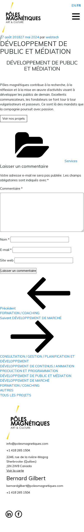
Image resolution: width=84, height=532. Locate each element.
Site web (7, 260)
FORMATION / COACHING (19, 385)
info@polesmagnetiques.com (27, 444)
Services (71, 161)
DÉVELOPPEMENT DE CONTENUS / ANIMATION (37, 366)
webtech (52, 37)
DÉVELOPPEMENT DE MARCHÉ (24, 380)
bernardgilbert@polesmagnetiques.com (34, 486)
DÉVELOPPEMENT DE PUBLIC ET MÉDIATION (35, 376)
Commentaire (11, 188)
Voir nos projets (13, 118)
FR (79, 5)
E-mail (6, 250)
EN (74, 5)
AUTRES (6, 390)
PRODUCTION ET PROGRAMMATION (29, 371)
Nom (4, 239)
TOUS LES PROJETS (15, 395)
